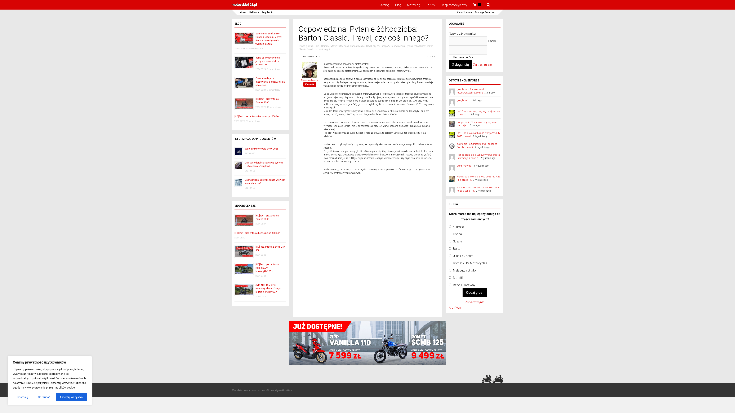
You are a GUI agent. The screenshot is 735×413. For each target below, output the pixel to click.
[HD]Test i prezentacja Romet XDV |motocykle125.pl (267, 268)
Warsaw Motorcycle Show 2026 (261, 148)
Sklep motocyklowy (453, 5)
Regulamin (267, 12)
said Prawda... (465, 165)
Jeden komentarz (254, 48)
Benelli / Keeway (464, 285)
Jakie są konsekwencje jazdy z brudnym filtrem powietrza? (268, 61)
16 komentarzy (274, 107)
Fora (317, 46)
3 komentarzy (273, 90)
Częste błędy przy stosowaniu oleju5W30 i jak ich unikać (270, 82)
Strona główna (306, 46)
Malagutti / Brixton (465, 270)
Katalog (384, 5)
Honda (457, 234)
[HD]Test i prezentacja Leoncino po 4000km (257, 116)
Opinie (324, 46)
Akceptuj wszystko (71, 397)
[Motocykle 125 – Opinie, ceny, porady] (244, 6)
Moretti (458, 278)
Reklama (254, 12)
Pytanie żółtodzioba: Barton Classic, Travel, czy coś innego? (359, 46)
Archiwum (455, 307)
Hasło (492, 41)
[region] (50, 380)
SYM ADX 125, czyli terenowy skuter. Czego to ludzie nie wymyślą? (269, 288)
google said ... (464, 100)
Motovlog (413, 5)
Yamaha (458, 227)
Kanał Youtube (464, 12)
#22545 (431, 56)
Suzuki (457, 241)
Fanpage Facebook (485, 12)
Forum (430, 5)
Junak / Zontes (463, 256)
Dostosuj (22, 397)
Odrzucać (44, 397)
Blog (398, 5)
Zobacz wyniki (474, 302)
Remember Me (462, 57)
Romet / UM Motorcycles (470, 263)
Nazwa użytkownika (462, 33)
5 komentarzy (273, 69)
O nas (243, 12)
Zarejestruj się (482, 65)
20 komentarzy (253, 121)
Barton (457, 248)
